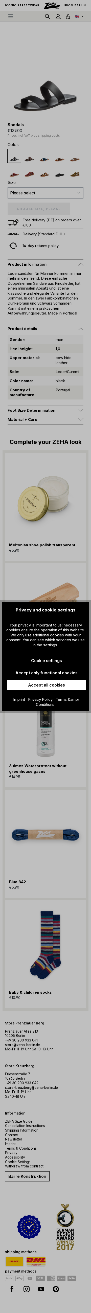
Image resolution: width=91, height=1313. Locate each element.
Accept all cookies (46, 685)
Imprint (19, 699)
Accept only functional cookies (46, 672)
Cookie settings (46, 660)
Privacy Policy (41, 699)
